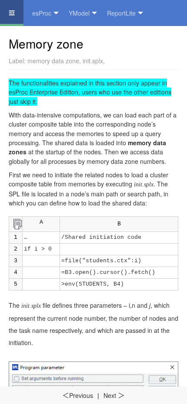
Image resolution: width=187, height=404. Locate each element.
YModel (79, 13)
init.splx (93, 60)
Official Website (78, 39)
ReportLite (121, 13)
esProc (41, 13)
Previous (77, 395)
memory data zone (53, 60)
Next (114, 395)
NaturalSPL (24, 39)
